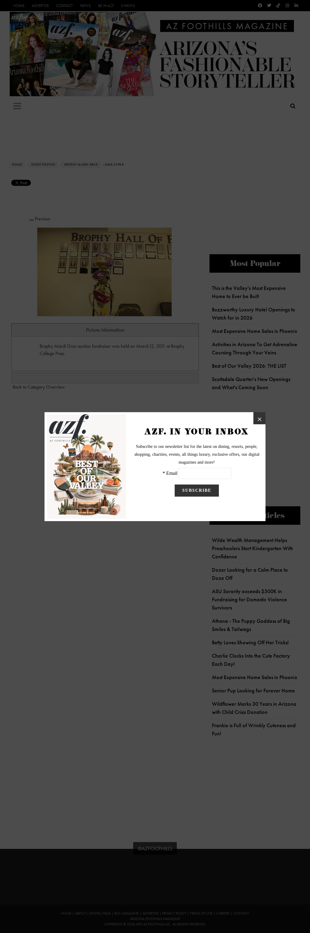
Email (171, 473)
